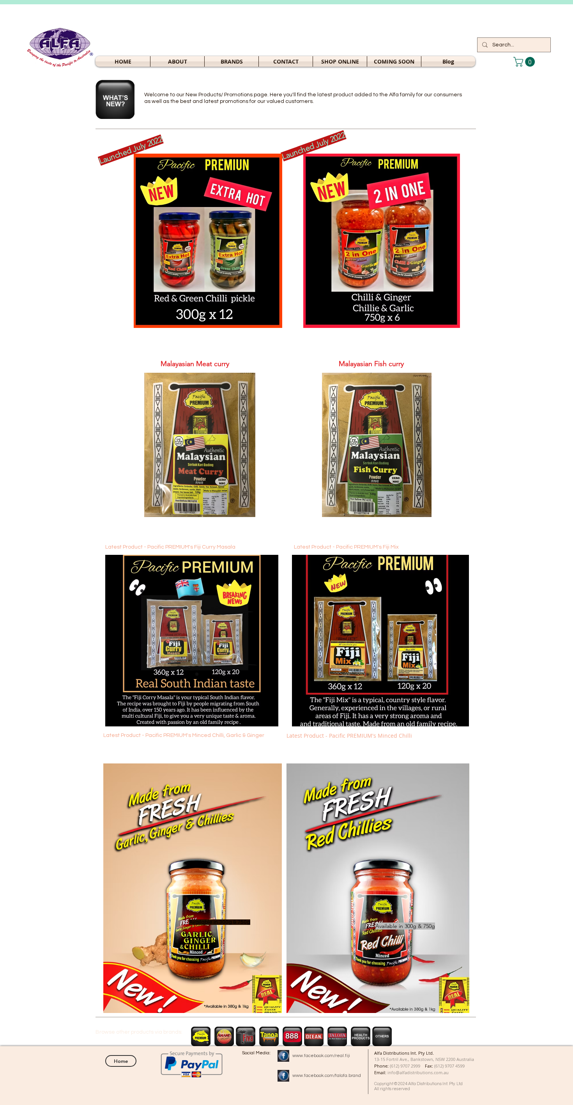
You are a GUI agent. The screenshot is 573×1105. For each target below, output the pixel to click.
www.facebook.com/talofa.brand (326, 1075)
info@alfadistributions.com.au (418, 1072)
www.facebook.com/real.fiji (321, 1055)
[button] (340, 61)
